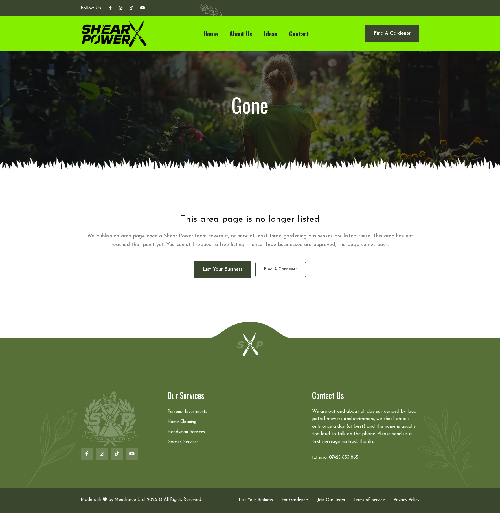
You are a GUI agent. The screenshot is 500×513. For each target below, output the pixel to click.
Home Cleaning (182, 422)
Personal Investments (187, 412)
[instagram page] (120, 8)
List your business (222, 269)
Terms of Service (369, 500)
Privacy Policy (406, 500)
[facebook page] (110, 8)
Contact (299, 33)
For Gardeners (295, 500)
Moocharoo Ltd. (130, 500)
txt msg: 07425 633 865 (335, 457)
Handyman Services (186, 432)
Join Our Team (331, 500)
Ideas (270, 33)
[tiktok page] (131, 8)
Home (210, 33)
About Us (240, 33)
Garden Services (183, 442)
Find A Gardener (392, 33)
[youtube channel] (142, 8)
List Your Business (256, 500)
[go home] (250, 344)
